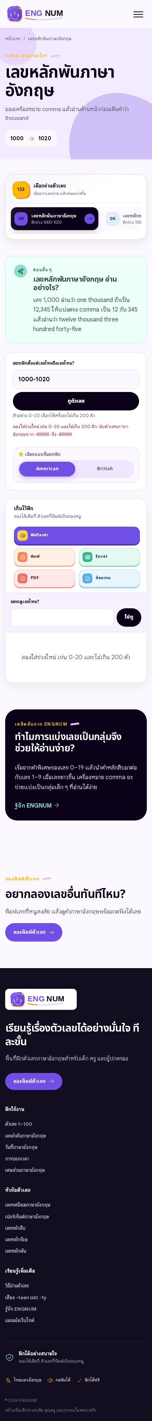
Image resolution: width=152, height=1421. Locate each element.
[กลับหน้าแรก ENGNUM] (39, 13)
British (105, 469)
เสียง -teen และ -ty (25, 1297)
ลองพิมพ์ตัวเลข (29, 932)
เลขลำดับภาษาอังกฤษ (25, 1136)
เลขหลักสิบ (15, 1228)
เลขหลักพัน (15, 1251)
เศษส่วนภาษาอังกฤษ (25, 1170)
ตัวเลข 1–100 (18, 1124)
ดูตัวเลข (76, 401)
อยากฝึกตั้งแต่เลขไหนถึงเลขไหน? (43, 363)
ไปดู (129, 617)
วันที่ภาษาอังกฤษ (21, 1147)
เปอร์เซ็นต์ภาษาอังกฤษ (27, 1217)
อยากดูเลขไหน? (25, 601)
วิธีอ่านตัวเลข (17, 1286)
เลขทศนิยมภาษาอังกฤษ (28, 1205)
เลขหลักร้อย (16, 1239)
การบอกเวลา (17, 1159)
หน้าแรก (13, 38)
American (47, 469)
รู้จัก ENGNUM (34, 805)
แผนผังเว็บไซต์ (19, 1320)
